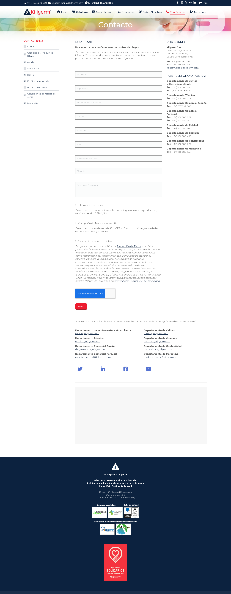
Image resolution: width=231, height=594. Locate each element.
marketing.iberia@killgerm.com (161, 357)
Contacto (32, 46)
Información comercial (91, 205)
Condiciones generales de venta (41, 95)
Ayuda (30, 62)
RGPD (30, 74)
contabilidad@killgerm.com (159, 349)
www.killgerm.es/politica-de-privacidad (137, 280)
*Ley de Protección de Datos (95, 241)
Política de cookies (37, 87)
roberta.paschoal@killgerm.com (93, 357)
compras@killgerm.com (157, 341)
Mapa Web (33, 103)
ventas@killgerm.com (87, 333)
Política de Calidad (122, 486)
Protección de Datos (129, 246)
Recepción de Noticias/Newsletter (98, 223)
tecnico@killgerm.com (87, 341)
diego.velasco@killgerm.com (91, 349)
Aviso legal (33, 68)
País (205, 3)
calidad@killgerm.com (156, 333)
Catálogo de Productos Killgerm (40, 54)
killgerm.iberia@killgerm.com (183, 67)
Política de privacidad (38, 81)
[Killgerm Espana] (80, 368)
